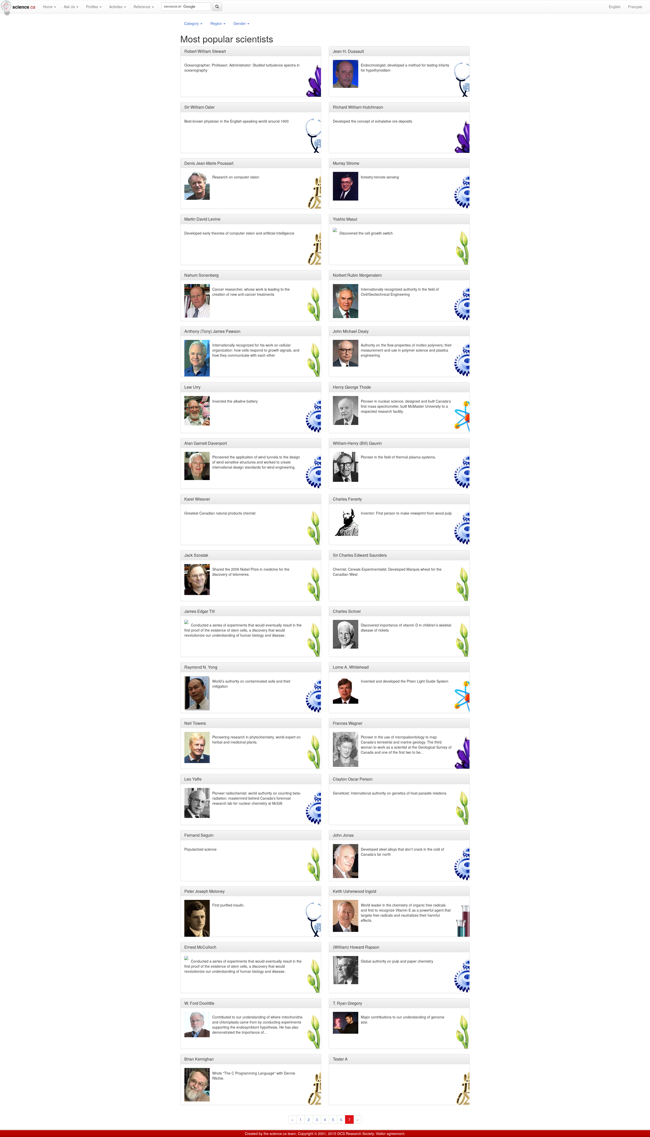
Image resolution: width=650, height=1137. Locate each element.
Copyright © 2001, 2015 (317, 1133)
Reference (142, 6)
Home (48, 6)
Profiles (92, 6)
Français (635, 6)
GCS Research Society (355, 1133)
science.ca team (283, 1133)
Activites (116, 6)
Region (216, 23)
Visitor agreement (390, 1133)
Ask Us (70, 6)
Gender (240, 23)
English (615, 6)
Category (192, 23)
